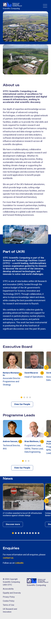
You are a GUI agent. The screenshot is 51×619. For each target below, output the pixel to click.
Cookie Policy (8, 601)
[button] (21, 397)
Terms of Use (8, 605)
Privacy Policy (9, 597)
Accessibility (8, 589)
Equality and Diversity (12, 593)
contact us (8, 558)
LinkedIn (19, 563)
